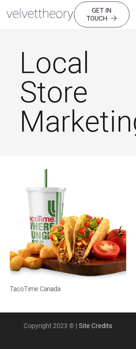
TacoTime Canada (35, 289)
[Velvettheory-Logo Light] (40, 14)
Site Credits (95, 325)
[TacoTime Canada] (68, 169)
